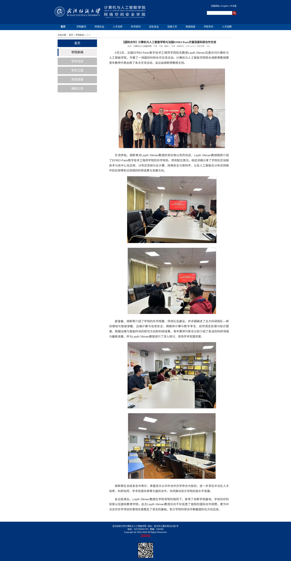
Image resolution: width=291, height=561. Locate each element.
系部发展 (77, 79)
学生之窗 (77, 70)
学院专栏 (208, 26)
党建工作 (172, 26)
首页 (63, 26)
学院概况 (81, 26)
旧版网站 (215, 6)
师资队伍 (99, 26)
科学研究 (136, 26)
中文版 (233, 6)
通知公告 (77, 88)
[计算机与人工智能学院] (102, 12)
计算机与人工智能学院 (142, 46)
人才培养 (117, 26)
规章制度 (190, 26)
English (224, 6)
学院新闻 (79, 35)
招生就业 (154, 26)
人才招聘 (227, 26)
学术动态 (77, 61)
